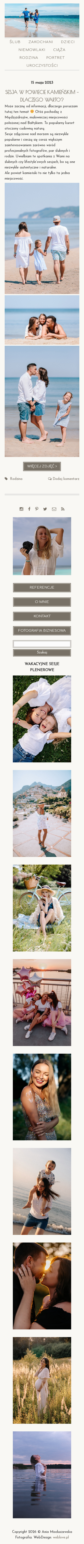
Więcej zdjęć (44, 467)
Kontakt (42, 616)
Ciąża (59, 50)
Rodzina (28, 58)
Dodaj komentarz (66, 479)
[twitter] (45, 509)
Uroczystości (42, 66)
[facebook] (29, 509)
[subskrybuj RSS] (62, 509)
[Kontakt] (54, 509)
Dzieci (68, 42)
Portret (55, 58)
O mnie (42, 602)
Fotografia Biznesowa (42, 631)
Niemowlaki (31, 50)
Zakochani (40, 42)
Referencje (42, 588)
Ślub (15, 42)
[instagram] (21, 509)
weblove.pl (61, 1537)
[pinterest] (36, 509)
